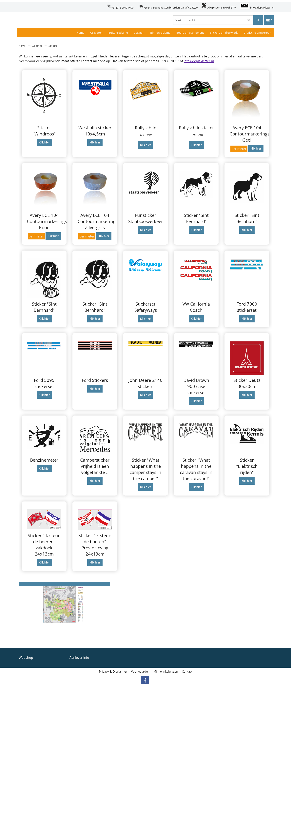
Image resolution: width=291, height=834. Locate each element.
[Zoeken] (258, 20)
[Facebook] (145, 680)
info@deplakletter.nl (199, 61)
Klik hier (44, 142)
